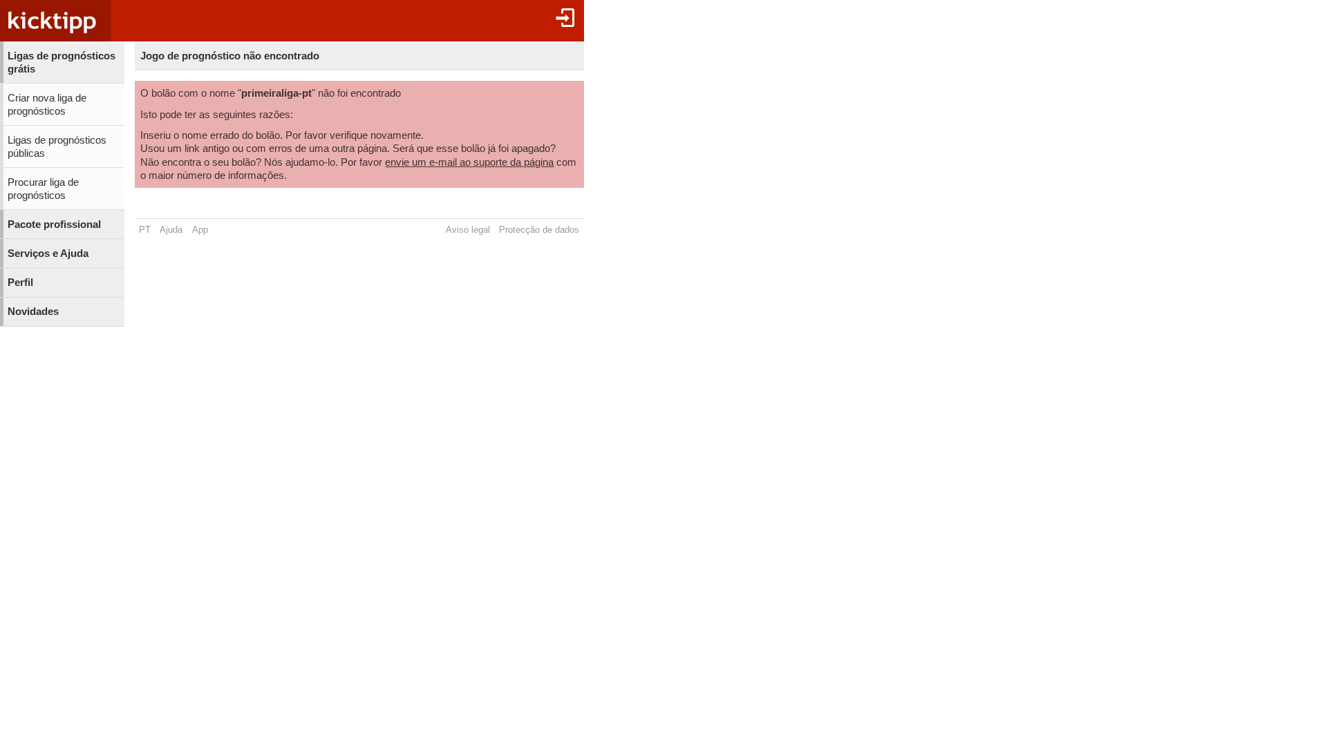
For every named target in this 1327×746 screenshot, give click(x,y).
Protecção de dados (539, 229)
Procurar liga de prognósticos (43, 189)
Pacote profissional (54, 224)
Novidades (33, 311)
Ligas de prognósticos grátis (61, 62)
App (200, 229)
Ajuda (171, 229)
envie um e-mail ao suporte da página (469, 162)
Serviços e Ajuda (48, 253)
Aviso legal (468, 229)
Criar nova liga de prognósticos (47, 105)
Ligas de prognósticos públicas (57, 147)
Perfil (20, 282)
